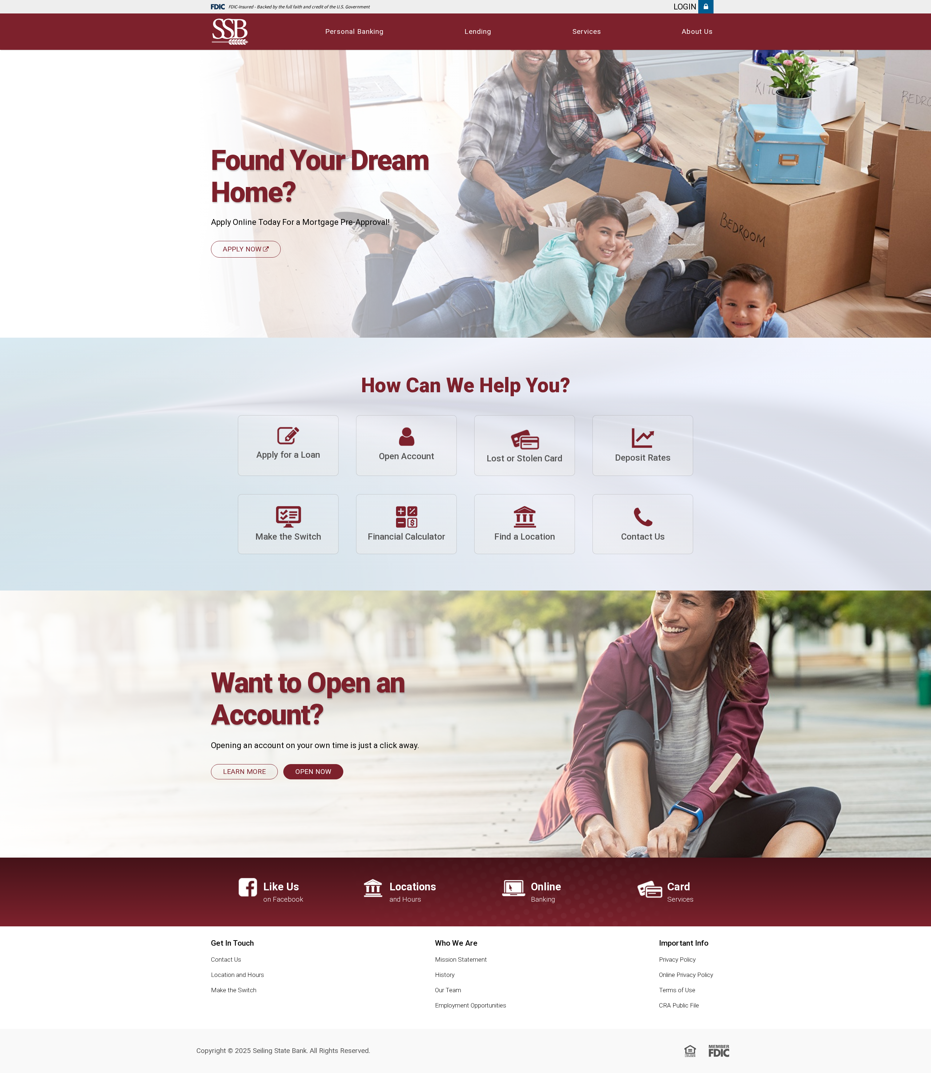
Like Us (281, 892)
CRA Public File (679, 1005)
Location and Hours (237, 974)
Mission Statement (461, 959)
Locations (412, 892)
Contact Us (226, 959)
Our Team (448, 990)
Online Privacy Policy (686, 974)
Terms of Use (677, 990)
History (445, 974)
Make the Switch (233, 990)
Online (546, 892)
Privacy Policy (677, 959)
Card (678, 892)
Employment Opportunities (470, 1005)
